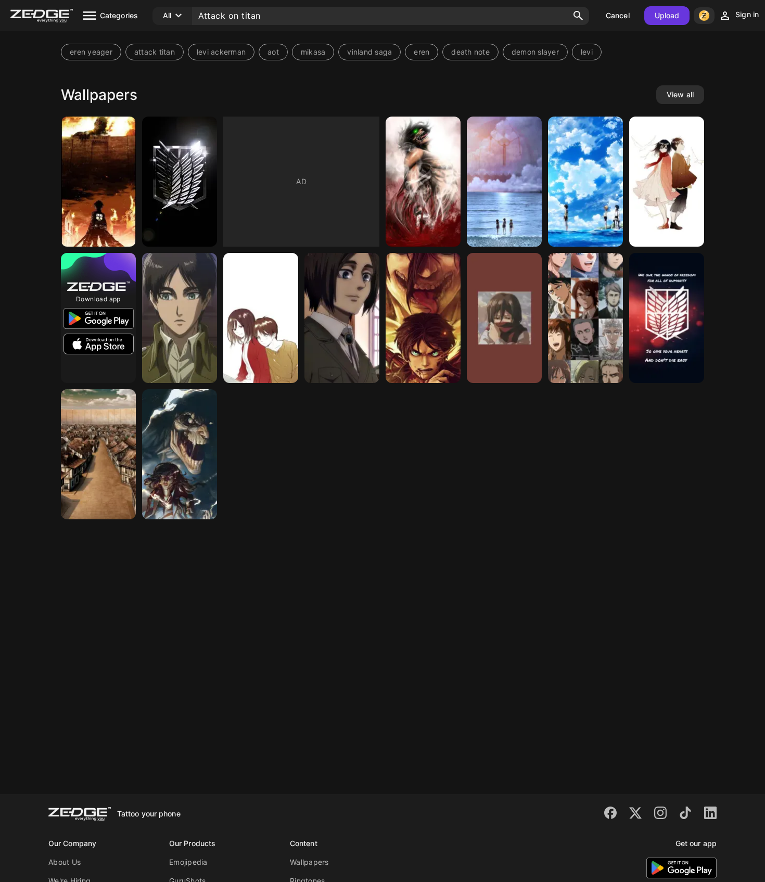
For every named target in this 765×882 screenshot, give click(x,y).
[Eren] (341, 318)
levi (587, 51)
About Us (64, 862)
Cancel (618, 15)
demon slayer (535, 51)
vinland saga (369, 51)
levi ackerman (221, 51)
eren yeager (91, 51)
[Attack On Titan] (98, 454)
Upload (667, 15)
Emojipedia (188, 862)
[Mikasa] (504, 318)
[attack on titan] (423, 318)
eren (421, 51)
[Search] (578, 15)
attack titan (154, 51)
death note (470, 51)
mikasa (313, 51)
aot (273, 51)
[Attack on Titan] (179, 182)
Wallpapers (309, 862)
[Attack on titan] (98, 182)
